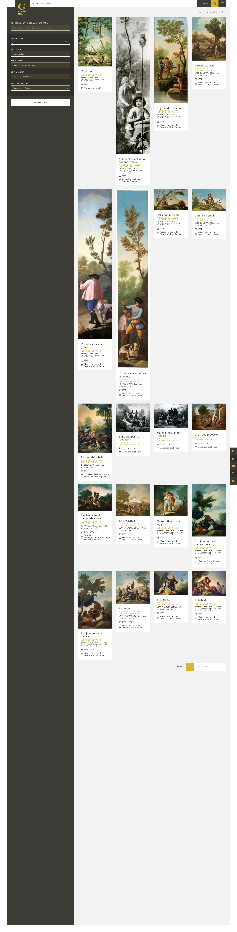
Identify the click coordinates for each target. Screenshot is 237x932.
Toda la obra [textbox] (18, 54)
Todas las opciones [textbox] (21, 88)
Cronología (17, 39)
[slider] (12, 44)
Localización (17, 72)
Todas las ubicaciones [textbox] (22, 76)
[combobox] (40, 54)
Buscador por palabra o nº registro (29, 23)
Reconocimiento (19, 83)
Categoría (16, 49)
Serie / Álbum (17, 61)
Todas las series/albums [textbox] (24, 65)
